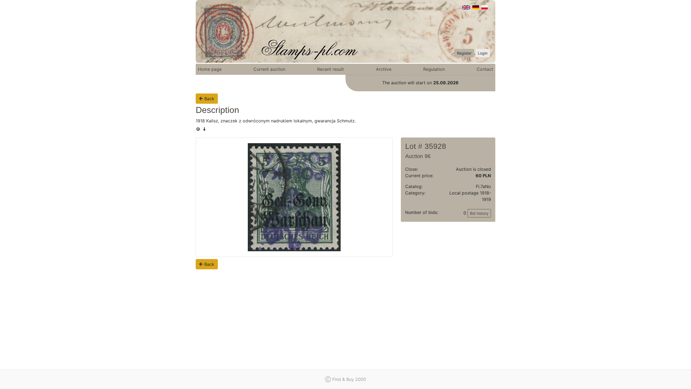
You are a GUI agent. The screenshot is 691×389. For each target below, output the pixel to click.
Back (208, 98)
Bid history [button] (479, 213)
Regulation (434, 69)
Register (464, 53)
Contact (485, 69)
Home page (210, 69)
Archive (383, 69)
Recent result (330, 69)
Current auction (269, 69)
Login (482, 53)
